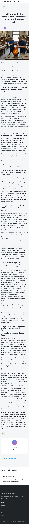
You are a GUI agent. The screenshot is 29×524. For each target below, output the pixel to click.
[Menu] (26, 1)
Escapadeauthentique (10, 1)
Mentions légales (5, 512)
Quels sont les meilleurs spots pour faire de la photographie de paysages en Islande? (13, 480)
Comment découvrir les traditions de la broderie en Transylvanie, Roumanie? (14, 475)
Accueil (3, 6)
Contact (3, 515)
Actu (7, 6)
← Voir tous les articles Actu (8, 458)
